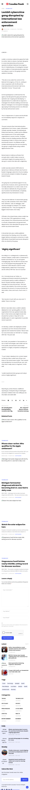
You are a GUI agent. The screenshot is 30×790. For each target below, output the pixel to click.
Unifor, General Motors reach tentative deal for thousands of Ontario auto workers (17, 649)
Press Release (6, 708)
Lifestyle (4, 713)
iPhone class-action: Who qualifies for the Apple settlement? (13, 446)
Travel (4, 698)
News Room (6, 29)
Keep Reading (18, 455)
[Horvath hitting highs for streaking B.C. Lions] (4, 740)
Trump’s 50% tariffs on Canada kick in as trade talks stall (18, 671)
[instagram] (6, 789)
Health (18, 713)
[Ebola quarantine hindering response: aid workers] (4, 665)
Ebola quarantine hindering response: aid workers (16, 663)
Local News (19, 708)
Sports (18, 703)
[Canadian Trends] (15, 4)
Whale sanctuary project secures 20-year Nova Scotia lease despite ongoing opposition (18, 731)
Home (3, 8)
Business (18, 718)
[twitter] (4, 789)
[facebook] (2, 789)
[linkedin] (9, 789)
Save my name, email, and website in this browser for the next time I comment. (14, 625)
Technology (9, 8)
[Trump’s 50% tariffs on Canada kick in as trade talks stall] (4, 672)
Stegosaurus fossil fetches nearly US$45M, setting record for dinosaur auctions (15, 563)
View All (26, 644)
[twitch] (11, 789)
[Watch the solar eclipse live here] (15, 510)
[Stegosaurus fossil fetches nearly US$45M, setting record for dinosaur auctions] (15, 547)
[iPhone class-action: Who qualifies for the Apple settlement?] (15, 429)
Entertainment (6, 718)
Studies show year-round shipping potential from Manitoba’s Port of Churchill (18, 752)
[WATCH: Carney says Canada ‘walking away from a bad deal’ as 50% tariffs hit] (4, 657)
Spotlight (5, 703)
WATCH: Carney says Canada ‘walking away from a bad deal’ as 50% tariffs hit (18, 657)
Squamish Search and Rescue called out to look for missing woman (17, 761)
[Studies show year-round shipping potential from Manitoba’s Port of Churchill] (4, 752)
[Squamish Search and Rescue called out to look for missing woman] (4, 761)
